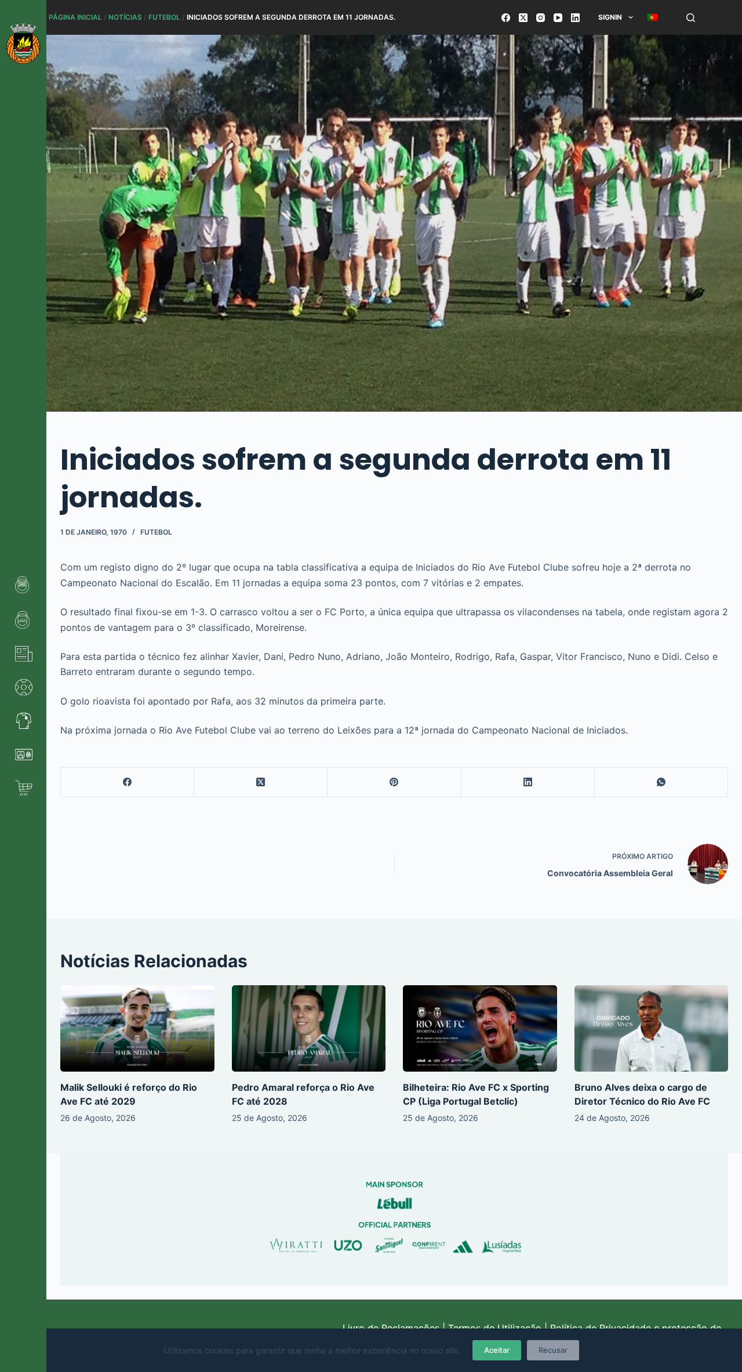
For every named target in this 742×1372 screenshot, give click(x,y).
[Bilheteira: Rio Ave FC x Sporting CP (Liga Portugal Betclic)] (480, 1028)
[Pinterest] (394, 782)
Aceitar (497, 1350)
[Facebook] (505, 17)
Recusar (553, 1350)
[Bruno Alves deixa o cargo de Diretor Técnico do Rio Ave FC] (651, 1028)
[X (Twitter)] (523, 17)
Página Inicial (75, 17)
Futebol (164, 17)
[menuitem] (652, 17)
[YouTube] (558, 17)
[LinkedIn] (575, 17)
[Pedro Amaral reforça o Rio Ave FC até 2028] (309, 1028)
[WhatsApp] (661, 782)
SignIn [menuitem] (610, 17)
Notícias (125, 17)
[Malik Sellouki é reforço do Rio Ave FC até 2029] (137, 1028)
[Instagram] (540, 17)
